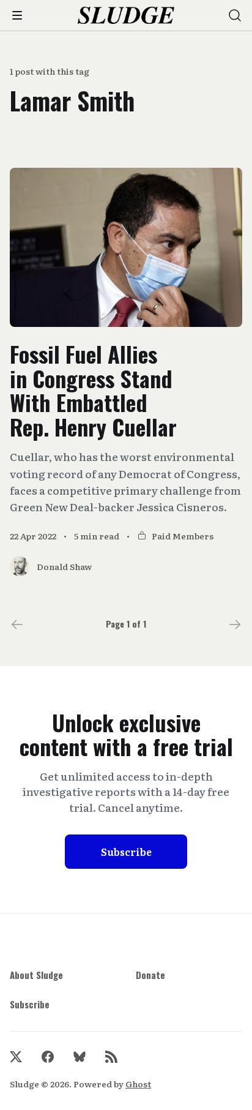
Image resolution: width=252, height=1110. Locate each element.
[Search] (235, 15)
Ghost (138, 1084)
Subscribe (126, 851)
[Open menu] (17, 15)
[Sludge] (126, 15)
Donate (150, 974)
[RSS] (111, 1057)
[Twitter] (16, 1057)
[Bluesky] (79, 1057)
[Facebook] (48, 1057)
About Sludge (36, 974)
